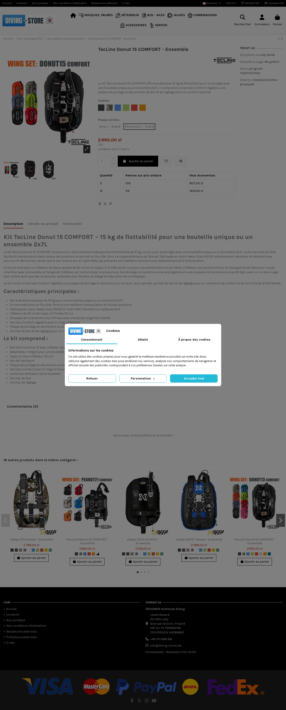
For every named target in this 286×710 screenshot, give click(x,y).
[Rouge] (41, 550)
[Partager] (100, 204)
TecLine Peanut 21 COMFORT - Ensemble (87, 541)
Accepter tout (194, 378)
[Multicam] (24, 550)
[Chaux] (37, 550)
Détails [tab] (143, 339)
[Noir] (12, 550)
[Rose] (260, 553)
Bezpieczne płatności (104, 3)
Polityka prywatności (21, 637)
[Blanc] (29, 550)
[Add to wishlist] (166, 161)
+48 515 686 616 (161, 639)
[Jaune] (46, 550)
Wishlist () (252, 3)
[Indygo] (269, 553)
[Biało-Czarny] (97, 553)
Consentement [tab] (91, 339)
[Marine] (50, 550)
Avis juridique (40, 3)
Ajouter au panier (141, 161)
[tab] (72, 225)
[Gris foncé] (16, 550)
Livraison (22, 3)
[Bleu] (33, 550)
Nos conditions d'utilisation (70, 3)
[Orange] (93, 553)
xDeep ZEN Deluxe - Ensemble (31, 539)
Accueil (7, 3)
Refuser (92, 378)
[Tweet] (105, 204)
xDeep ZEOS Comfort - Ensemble (143, 541)
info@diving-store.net (165, 645)
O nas (126, 3)
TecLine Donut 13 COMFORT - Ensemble (254, 541)
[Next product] (282, 39)
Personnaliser (141, 378)
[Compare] (53, 483)
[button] (95, 15)
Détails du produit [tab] (43, 224)
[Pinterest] (110, 204)
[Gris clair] (20, 550)
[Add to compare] (180, 161)
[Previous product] (279, 39)
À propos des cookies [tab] (194, 339)
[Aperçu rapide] (53, 491)
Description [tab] (13, 224)
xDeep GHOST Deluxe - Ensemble (199, 539)
